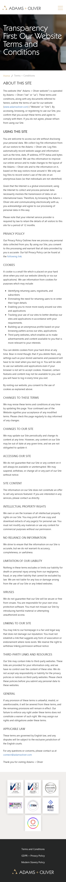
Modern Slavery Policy (33, 862)
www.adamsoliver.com (16, 106)
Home (6, 75)
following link (14, 256)
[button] (60, 8)
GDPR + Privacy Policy (33, 855)
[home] (21, 7)
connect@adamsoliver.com (17, 754)
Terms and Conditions (33, 849)
